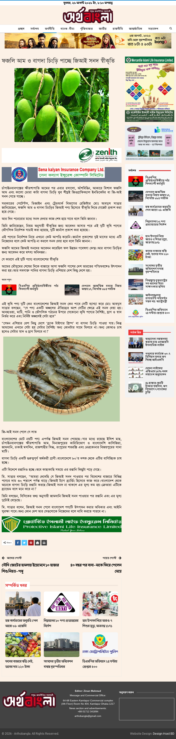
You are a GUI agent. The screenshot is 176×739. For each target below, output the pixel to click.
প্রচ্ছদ (21, 29)
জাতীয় (103, 29)
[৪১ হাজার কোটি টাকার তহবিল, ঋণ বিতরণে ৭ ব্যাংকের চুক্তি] (135, 387)
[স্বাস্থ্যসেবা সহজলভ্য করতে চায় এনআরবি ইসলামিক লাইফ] (135, 342)
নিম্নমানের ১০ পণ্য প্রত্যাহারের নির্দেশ (155, 223)
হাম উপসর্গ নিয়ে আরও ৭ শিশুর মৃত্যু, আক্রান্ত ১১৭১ (156, 239)
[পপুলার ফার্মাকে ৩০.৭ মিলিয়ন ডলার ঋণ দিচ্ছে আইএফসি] (135, 357)
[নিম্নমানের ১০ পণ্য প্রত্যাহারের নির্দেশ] (61, 604)
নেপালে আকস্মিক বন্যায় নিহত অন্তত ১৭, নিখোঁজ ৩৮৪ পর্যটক (101, 287)
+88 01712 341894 (88, 711)
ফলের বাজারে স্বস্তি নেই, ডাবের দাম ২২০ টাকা (157, 254)
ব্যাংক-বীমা (67, 29)
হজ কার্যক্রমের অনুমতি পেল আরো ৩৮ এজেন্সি (158, 208)
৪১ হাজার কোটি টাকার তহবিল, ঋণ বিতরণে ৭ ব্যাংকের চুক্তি (156, 388)
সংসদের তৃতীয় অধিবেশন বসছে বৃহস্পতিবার (154, 269)
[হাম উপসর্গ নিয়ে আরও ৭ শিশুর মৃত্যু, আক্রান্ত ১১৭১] (100, 604)
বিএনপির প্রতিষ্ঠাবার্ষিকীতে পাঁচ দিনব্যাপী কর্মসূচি (38, 287)
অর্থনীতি (49, 29)
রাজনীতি (118, 29)
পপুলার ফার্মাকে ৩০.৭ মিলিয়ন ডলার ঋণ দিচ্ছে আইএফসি (157, 357)
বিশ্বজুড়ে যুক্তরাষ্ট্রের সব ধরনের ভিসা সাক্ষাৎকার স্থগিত (156, 283)
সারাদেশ (153, 29)
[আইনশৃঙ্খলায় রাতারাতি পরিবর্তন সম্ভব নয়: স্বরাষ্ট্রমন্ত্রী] (135, 299)
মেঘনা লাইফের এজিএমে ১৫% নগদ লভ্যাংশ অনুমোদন (156, 371)
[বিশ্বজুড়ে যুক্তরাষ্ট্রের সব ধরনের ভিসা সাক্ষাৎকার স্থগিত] (135, 284)
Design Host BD (163, 733)
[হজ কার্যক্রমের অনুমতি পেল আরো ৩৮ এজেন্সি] (23, 604)
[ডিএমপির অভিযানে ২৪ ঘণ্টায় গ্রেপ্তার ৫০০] (100, 644)
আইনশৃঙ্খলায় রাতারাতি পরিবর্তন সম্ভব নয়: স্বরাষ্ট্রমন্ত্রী (156, 298)
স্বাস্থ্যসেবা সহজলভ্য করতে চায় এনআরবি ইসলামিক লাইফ (157, 342)
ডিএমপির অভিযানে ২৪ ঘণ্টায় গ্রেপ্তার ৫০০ (157, 311)
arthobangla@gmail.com (88, 716)
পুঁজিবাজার (86, 29)
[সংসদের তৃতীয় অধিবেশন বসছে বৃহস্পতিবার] (61, 644)
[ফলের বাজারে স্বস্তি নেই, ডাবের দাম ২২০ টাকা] (23, 644)
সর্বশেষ (34, 29)
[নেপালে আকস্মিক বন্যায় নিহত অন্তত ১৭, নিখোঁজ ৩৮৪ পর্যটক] (72, 289)
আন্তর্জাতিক (135, 29)
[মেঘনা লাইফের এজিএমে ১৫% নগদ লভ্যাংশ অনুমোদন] (135, 372)
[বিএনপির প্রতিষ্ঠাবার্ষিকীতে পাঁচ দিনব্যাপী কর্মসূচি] (9, 289)
